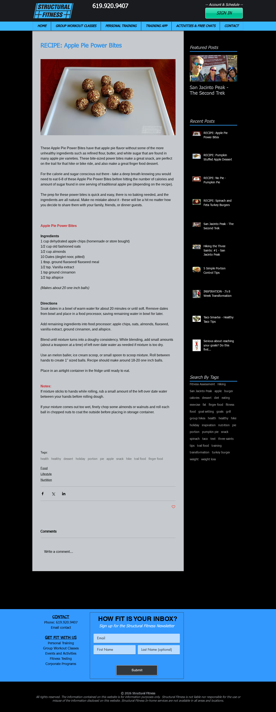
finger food (156, 459)
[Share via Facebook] (43, 494)
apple (110, 459)
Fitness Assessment (202, 384)
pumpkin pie (210, 432)
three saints (226, 438)
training (217, 445)
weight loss (208, 459)
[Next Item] (230, 68)
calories (194, 397)
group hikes (197, 418)
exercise (195, 404)
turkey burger (221, 452)
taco (205, 438)
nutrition (224, 425)
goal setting (206, 411)
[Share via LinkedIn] (64, 494)
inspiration (209, 425)
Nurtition (46, 479)
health (45, 459)
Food (44, 468)
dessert (68, 459)
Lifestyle (46, 474)
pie (102, 459)
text (213, 438)
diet (216, 397)
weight (194, 459)
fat (204, 404)
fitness (230, 404)
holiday (80, 459)
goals (219, 411)
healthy (56, 459)
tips (192, 445)
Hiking (222, 384)
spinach (195, 438)
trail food (140, 459)
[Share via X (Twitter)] (53, 494)
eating (226, 397)
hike (129, 459)
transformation (199, 452)
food (193, 411)
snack (120, 459)
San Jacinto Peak (201, 391)
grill (228, 411)
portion (92, 459)
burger (228, 391)
